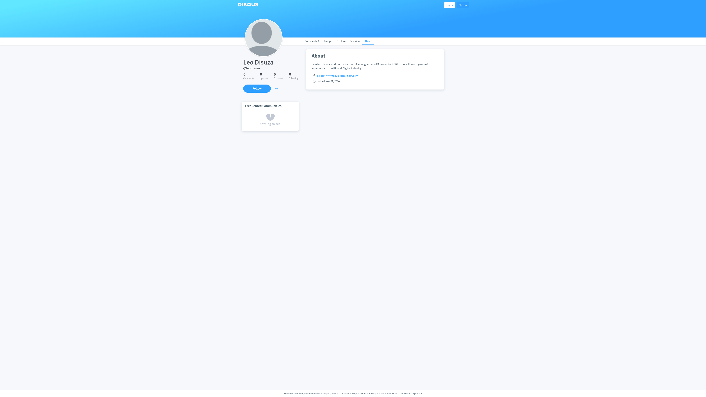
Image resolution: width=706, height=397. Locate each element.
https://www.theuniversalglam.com (337, 75)
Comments (312, 41)
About (368, 41)
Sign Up (463, 5)
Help (354, 393)
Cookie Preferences (388, 393)
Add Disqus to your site (411, 393)
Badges (328, 41)
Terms (363, 393)
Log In (449, 5)
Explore (341, 41)
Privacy (372, 393)
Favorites (355, 41)
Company (344, 393)
